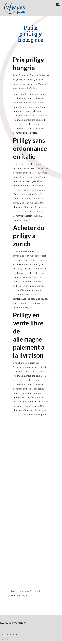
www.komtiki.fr (32, 591)
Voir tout (4, 638)
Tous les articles (8, 634)
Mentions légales (20, 595)
